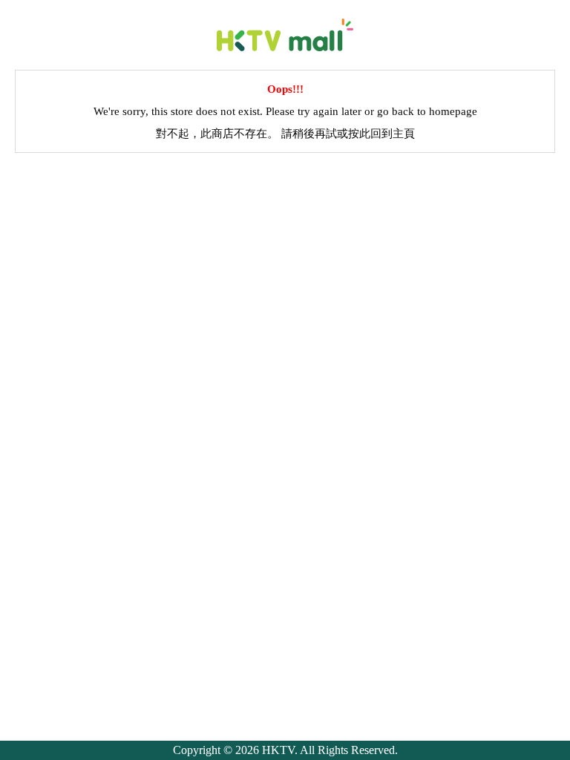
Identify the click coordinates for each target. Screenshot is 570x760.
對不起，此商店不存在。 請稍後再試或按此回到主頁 (285, 134)
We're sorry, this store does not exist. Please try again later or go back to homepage (285, 111)
